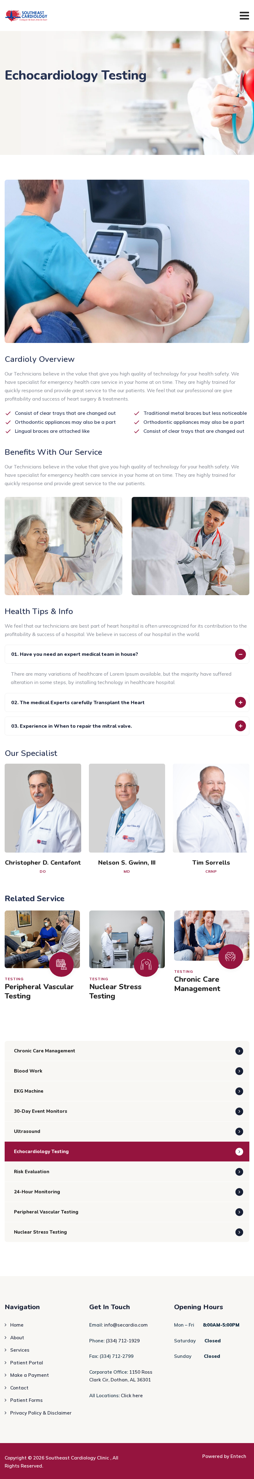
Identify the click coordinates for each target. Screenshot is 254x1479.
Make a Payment (29, 1375)
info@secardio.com (126, 1325)
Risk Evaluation (31, 1172)
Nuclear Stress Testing (115, 991)
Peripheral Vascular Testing (39, 991)
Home (17, 1325)
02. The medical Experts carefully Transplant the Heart (78, 702)
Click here (132, 1395)
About (17, 1338)
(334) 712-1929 (123, 1341)
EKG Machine (28, 1091)
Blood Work (28, 1071)
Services (19, 1350)
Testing (14, 978)
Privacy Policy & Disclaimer (41, 1413)
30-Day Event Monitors (40, 1111)
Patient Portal (26, 1363)
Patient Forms (26, 1400)
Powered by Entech (224, 1456)
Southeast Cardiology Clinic (78, 1458)
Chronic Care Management (197, 984)
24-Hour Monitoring (37, 1192)
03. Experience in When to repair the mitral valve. (71, 726)
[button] (127, 654)
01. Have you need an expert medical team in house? (74, 654)
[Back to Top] (241, 1469)
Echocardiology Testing (41, 1151)
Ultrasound (27, 1131)
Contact (19, 1388)
